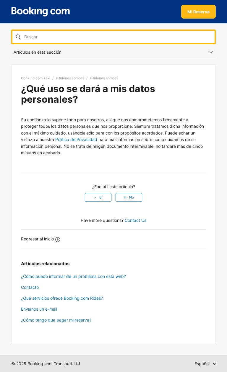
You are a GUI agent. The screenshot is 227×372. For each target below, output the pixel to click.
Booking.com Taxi (35, 78)
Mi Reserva (198, 11)
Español (202, 363)
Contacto (30, 287)
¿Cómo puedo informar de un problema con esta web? (73, 276)
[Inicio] (40, 11)
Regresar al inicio (37, 238)
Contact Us (135, 220)
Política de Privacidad (76, 139)
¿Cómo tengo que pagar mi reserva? (56, 319)
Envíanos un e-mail (39, 309)
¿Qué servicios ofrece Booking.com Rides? (62, 298)
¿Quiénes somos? (70, 78)
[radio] (98, 197)
